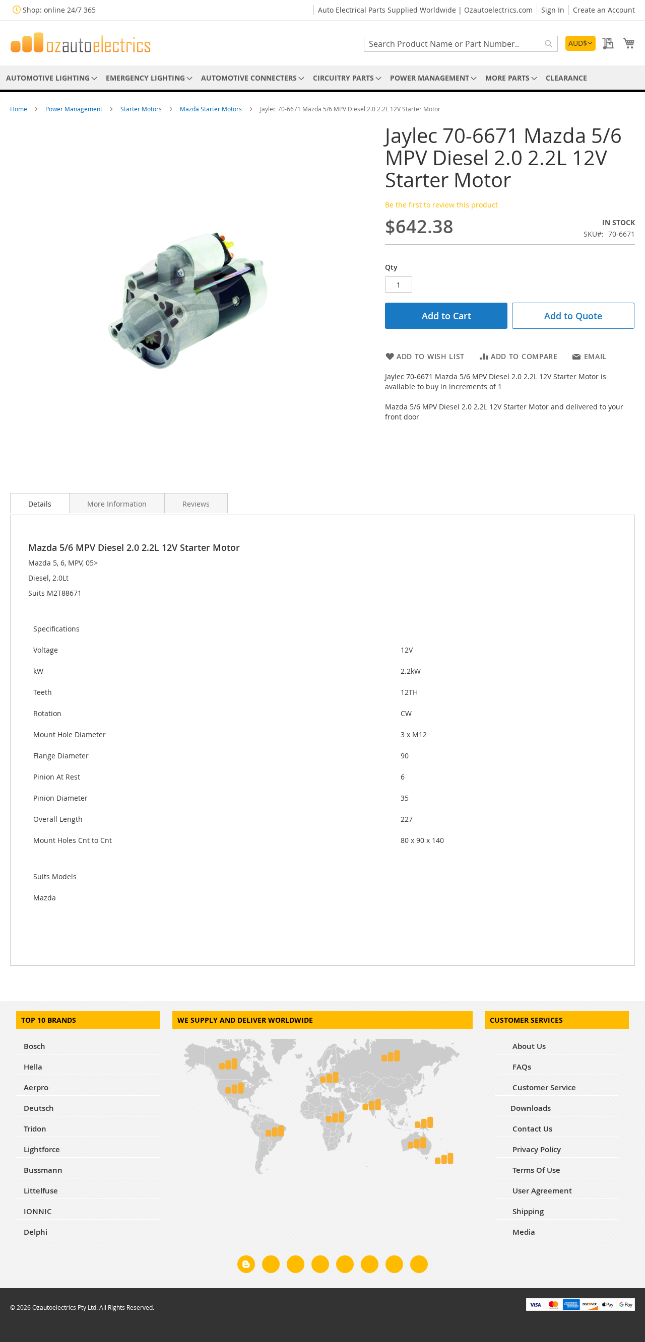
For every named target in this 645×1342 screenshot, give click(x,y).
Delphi (35, 1232)
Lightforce (42, 1149)
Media (522, 1232)
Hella (33, 1067)
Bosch (34, 1046)
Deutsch (39, 1108)
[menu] (322, 78)
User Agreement (541, 1190)
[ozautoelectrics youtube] (394, 1266)
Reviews (196, 504)
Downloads (530, 1108)
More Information (117, 504)
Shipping (527, 1211)
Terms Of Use (535, 1170)
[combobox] (461, 44)
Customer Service (543, 1087)
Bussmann (43, 1170)
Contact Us (531, 1128)
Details (39, 504)
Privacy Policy (535, 1149)
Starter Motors (141, 109)
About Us (528, 1046)
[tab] (40, 503)
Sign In (552, 10)
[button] (580, 43)
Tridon (35, 1128)
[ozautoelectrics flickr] (369, 1266)
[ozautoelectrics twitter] (320, 1266)
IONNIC (38, 1211)
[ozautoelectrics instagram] (295, 1266)
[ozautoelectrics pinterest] (345, 1266)
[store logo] (80, 42)
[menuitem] (50, 78)
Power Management (74, 109)
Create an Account (604, 10)
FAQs (520, 1067)
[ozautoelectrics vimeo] (419, 1266)
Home (19, 109)
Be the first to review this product (441, 204)
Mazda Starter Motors (211, 109)
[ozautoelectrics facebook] (271, 1266)
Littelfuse (41, 1190)
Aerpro (36, 1087)
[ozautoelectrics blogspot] (246, 1264)
